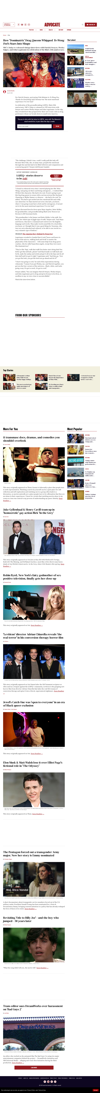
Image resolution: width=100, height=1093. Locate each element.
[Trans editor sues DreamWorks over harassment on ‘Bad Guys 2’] (34, 1033)
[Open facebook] (18, 24)
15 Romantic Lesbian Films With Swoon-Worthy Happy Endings (24, 377)
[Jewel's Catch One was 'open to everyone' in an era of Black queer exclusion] (34, 729)
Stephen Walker (7, 709)
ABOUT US (25, 1078)
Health (51, 30)
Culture (87, 480)
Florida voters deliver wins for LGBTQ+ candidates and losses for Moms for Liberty (90, 87)
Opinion (69, 30)
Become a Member (56, 176)
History (61, 30)
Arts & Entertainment (89, 57)
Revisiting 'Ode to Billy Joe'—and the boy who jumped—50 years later (31, 919)
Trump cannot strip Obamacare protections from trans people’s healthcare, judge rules (90, 465)
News (41, 30)
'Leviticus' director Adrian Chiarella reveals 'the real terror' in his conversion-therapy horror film (33, 635)
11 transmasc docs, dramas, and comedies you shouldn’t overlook (31, 439)
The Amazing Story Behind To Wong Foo (37, 234)
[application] (82, 98)
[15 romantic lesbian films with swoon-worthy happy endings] (9, 377)
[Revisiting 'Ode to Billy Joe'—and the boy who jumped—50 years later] (34, 945)
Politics (31, 30)
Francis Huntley (7, 444)
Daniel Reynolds (11, 90)
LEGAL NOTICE (79, 1078)
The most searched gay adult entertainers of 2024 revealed (24, 386)
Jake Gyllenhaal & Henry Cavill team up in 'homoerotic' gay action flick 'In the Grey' (29, 511)
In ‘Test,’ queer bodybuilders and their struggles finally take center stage (91, 64)
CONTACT (20, 1078)
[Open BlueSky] (22, 24)
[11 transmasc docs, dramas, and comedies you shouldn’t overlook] (34, 464)
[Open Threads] (25, 24)
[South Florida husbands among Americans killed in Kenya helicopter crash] (75, 49)
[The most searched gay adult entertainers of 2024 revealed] (9, 386)
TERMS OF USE (72, 1078)
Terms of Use (42, 1090)
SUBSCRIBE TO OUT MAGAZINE (7, 24)
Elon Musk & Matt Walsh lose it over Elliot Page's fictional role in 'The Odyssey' (32, 764)
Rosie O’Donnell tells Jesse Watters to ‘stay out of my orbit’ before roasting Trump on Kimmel (91, 487)
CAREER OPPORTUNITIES (34, 1078)
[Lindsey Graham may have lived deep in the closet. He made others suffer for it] (75, 495)
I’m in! (57, 126)
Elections (87, 79)
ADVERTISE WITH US (44, 1078)
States (87, 469)
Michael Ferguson (7, 924)
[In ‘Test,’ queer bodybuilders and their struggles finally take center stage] (75, 60)
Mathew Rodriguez (7, 769)
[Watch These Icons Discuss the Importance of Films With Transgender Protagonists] (41, 377)
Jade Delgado (14, 709)
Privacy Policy (31, 1090)
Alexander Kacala (7, 582)
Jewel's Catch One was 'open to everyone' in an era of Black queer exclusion (34, 703)
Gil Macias (6, 641)
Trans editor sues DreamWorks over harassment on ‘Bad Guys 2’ (33, 1007)
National (87, 68)
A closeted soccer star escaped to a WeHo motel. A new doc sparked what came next (88, 378)
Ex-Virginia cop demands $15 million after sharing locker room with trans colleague (90, 476)
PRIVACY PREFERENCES (63, 1078)
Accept (96, 1090)
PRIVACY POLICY (53, 1078)
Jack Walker (6, 1013)
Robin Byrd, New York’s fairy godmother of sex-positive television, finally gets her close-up (32, 576)
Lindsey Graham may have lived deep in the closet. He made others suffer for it (90, 499)
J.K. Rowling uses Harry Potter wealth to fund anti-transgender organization (56, 387)
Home (4, 35)
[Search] (83, 25)
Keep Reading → (37, 625)
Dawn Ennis (6, 516)
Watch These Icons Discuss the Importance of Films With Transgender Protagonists (56, 379)
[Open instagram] (29, 24)
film (9, 35)
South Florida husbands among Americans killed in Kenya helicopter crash (90, 52)
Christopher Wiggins (8, 859)
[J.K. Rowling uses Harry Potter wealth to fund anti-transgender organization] (41, 386)
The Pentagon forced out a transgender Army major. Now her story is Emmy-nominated (31, 853)
